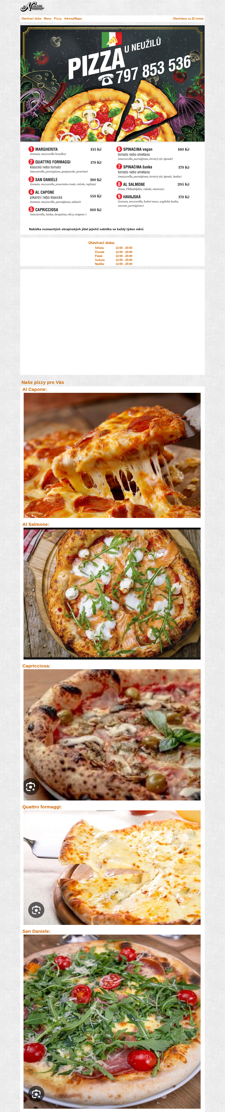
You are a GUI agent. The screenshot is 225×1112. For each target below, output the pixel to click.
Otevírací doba (31, 18)
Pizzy (58, 18)
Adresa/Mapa (73, 18)
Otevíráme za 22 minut (188, 18)
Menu (47, 18)
